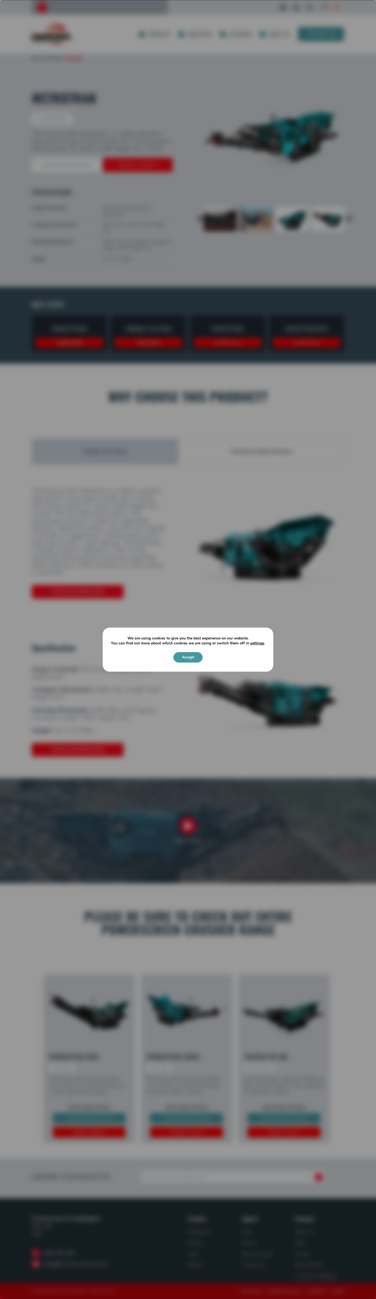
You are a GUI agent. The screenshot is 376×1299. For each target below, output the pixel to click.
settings (257, 643)
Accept (188, 657)
